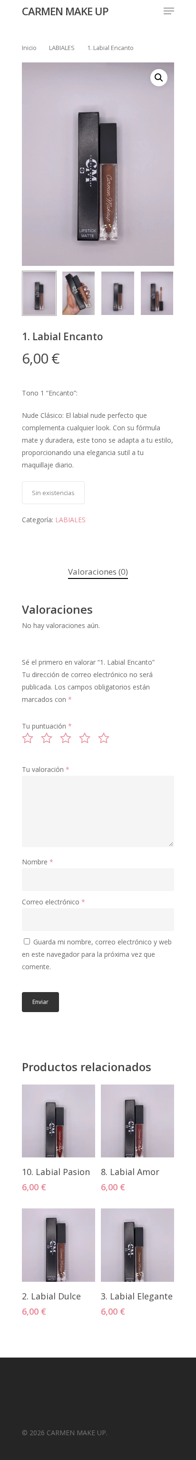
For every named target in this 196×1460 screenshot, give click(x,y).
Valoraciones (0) (98, 571)
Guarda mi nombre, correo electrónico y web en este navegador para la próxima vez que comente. (97, 954)
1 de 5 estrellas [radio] (30, 738)
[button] (158, 77)
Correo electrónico (53, 901)
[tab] (98, 572)
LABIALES (62, 47)
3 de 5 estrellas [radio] (68, 738)
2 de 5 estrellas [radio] (49, 738)
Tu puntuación (47, 725)
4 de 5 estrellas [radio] (87, 738)
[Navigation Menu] (169, 11)
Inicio (29, 47)
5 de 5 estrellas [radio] (106, 738)
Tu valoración (45, 769)
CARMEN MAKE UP (65, 11)
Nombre (37, 861)
